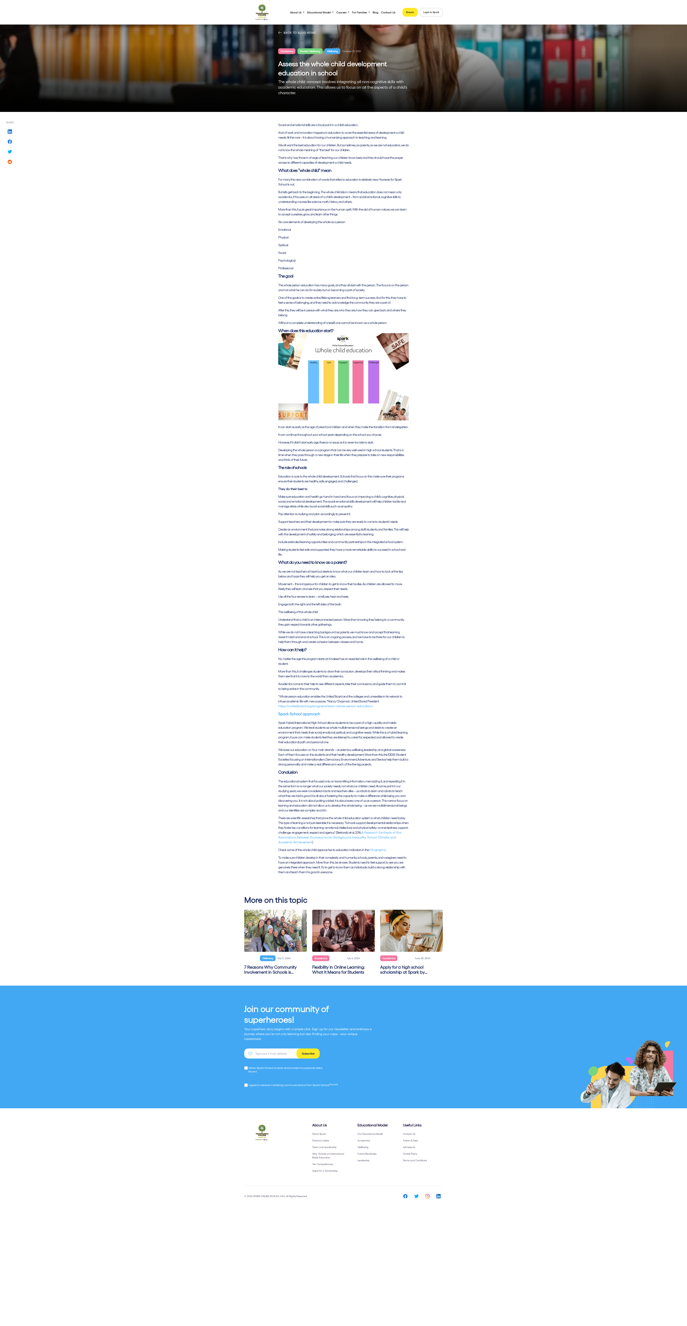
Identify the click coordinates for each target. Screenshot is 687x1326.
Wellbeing (332, 51)
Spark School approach (299, 714)
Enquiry (410, 12)
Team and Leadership (324, 1147)
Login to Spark (431, 12)
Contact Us (388, 12)
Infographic (377, 850)
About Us (296, 12)
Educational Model (319, 12)
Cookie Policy (410, 1153)
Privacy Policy (360, 1067)
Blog (375, 12)
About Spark (319, 1133)
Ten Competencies (322, 1164)
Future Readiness (366, 1153)
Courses (341, 12)
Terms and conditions (336, 1067)
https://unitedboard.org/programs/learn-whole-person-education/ (325, 706)
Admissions (409, 1147)
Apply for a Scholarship (325, 1170)
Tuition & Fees (410, 1140)
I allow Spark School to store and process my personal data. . (308, 1069)
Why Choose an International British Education (328, 1155)
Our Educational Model (370, 1133)
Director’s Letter (320, 1140)
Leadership (363, 1160)
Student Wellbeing (310, 51)
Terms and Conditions (415, 1160)
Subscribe (308, 1053)
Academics (287, 51)
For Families (359, 12)
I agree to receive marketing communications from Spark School (293, 1085)
